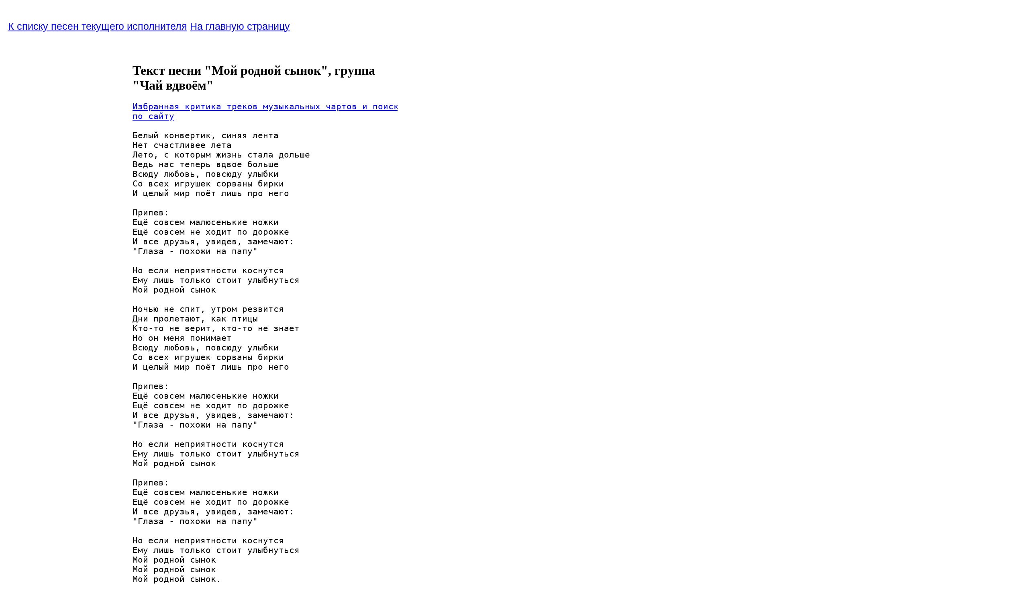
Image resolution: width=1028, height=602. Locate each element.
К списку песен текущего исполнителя (97, 26)
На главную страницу (240, 26)
